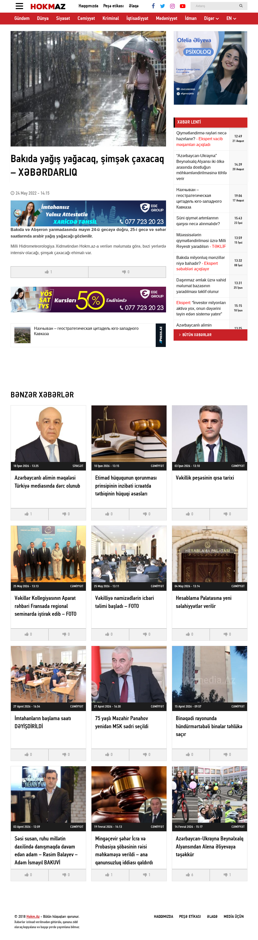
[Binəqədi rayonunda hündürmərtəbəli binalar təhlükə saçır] (209, 674)
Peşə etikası (113, 6)
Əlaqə (134, 6)
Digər (209, 18)
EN (229, 18)
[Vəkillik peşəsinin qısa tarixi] (209, 433)
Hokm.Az (33, 917)
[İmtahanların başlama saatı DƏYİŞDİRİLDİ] (48, 674)
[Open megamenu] (19, 6)
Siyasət (63, 18)
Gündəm (21, 18)
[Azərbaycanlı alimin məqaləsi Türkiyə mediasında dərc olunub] (48, 433)
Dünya (43, 18)
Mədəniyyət (166, 18)
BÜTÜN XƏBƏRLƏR (196, 335)
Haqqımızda (88, 6)
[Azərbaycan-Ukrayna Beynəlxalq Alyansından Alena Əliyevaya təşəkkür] (209, 794)
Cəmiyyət (86, 18)
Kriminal (111, 18)
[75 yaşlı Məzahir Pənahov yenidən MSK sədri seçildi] (129, 674)
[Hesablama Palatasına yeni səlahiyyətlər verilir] (209, 554)
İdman (191, 18)
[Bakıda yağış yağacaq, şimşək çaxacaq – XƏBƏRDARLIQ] (88, 88)
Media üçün (234, 917)
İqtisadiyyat (137, 18)
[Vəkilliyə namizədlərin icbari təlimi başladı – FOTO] (129, 554)
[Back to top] (244, 926)
